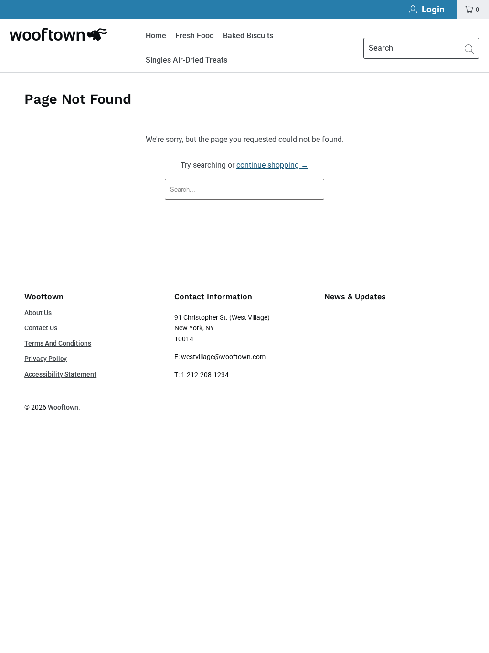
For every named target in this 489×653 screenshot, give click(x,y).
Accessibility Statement (60, 374)
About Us (38, 312)
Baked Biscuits (248, 35)
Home (156, 35)
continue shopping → (272, 165)
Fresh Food (194, 35)
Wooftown (63, 407)
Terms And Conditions (57, 343)
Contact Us (40, 328)
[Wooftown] (58, 34)
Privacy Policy (45, 358)
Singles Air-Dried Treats (186, 60)
